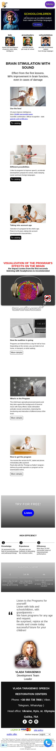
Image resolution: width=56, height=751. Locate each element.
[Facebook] (25, 723)
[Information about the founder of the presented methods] (4, 7)
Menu (49, 4)
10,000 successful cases (23, 114)
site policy (38, 730)
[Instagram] (36, 723)
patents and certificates (19, 119)
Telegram (23, 705)
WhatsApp (36, 705)
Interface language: (32, 734)
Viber (47, 699)
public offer (12, 734)
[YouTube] (30, 723)
